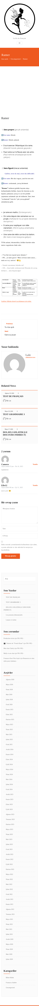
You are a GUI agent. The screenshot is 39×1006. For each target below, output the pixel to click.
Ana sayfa (4, 59)
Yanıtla (35, 464)
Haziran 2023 (10, 824)
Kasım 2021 (9, 904)
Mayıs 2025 (9, 724)
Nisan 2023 (9, 834)
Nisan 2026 (9, 689)
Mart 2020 (9, 954)
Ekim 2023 (9, 804)
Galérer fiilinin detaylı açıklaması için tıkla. (16, 301)
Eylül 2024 (9, 764)
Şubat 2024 (9, 784)
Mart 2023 (9, 839)
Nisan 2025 (9, 729)
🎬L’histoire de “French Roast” (13, 643)
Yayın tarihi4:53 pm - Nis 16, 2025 (12, 466)
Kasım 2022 (9, 859)
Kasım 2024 (9, 754)
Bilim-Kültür (10, 977)
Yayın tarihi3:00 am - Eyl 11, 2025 (12, 487)
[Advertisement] (19, 87)
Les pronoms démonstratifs (14, 615)
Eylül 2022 (9, 864)
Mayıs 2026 (9, 684)
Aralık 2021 (9, 899)
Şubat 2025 (9, 739)
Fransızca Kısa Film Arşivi (12, 658)
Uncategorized (16, 59)
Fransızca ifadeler (11, 982)
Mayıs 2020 (9, 944)
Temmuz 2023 (10, 819)
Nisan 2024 (9, 774)
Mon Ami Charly (9, 648)
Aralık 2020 (9, 939)
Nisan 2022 (9, 879)
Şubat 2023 (9, 844)
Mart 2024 (9, 779)
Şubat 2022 (9, 889)
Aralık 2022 (9, 854)
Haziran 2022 (10, 869)
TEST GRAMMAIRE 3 (14, 414)
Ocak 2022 (9, 894)
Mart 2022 (9, 884)
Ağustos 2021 (10, 909)
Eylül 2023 (9, 809)
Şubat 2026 (9, 699)
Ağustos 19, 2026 (9, 393)
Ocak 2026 (9, 704)
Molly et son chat (9, 653)
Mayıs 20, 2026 (9, 411)
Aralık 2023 (9, 794)
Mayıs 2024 (9, 769)
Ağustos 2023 (10, 814)
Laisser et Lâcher (11, 620)
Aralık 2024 (9, 749)
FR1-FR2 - (20, 638)
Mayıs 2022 (9, 874)
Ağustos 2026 (10, 679)
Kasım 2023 (9, 799)
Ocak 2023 (9, 849)
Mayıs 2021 (9, 919)
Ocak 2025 (9, 744)
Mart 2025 (9, 734)
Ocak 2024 (9, 789)
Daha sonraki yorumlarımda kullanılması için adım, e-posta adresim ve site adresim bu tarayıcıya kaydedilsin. (19, 547)
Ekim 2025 (9, 714)
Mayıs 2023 (9, 829)
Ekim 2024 (9, 759)
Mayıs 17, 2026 (9, 429)
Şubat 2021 (9, 934)
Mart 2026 (9, 694)
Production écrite (9, 638)
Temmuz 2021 (10, 914)
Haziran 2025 (10, 719)
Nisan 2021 (9, 924)
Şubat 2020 (9, 959)
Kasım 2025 (9, 709)
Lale (10, 401)
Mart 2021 (9, 929)
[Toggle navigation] (19, 43)
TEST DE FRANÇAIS (13, 396)
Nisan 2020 (9, 949)
